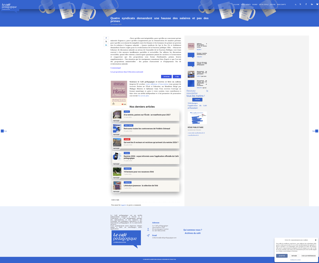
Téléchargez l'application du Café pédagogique (197, 105)
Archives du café (193, 233)
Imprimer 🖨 (166, 76)
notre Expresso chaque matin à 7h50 (126, 226)
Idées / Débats (246, 4)
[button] (316, 240)
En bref (254, 4)
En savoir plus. (143, 96)
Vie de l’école (263, 4)
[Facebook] (306, 4)
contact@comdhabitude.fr (196, 133)
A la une (236, 4)
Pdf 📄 (177, 76)
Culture (272, 4)
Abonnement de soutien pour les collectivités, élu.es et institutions (202, 83)
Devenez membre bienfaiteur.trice (202, 54)
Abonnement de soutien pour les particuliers (202, 73)
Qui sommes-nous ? (192, 230)
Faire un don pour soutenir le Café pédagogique (202, 63)
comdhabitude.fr (193, 135)
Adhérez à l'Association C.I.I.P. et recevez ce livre (202, 45)
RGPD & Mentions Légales (154, 259)
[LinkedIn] (311, 4)
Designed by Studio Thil (169, 259)
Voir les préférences (309, 256)
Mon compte (281, 4)
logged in (123, 205)
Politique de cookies (295, 259)
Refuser (294, 256)
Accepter (282, 256)
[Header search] (295, 4)
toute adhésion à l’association (157, 84)
